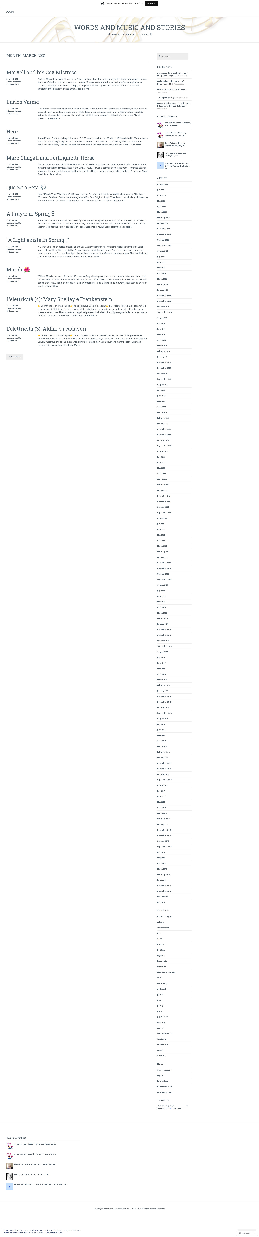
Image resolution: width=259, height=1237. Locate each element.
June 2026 (161, 195)
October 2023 (163, 373)
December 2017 (164, 763)
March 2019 (162, 679)
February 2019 (163, 685)
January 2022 (162, 490)
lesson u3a (162, 961)
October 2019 (163, 640)
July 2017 (161, 791)
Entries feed (162, 1081)
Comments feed (164, 1086)
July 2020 (161, 590)
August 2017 (162, 785)
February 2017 (163, 819)
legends (160, 955)
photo (160, 994)
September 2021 (164, 512)
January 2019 (162, 691)
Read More (83, 88)
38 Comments (12, 114)
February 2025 (163, 284)
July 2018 (161, 724)
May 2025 (161, 267)
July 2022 (161, 457)
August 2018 (162, 718)
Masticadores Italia (166, 972)
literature (161, 966)
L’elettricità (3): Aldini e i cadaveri (46, 328)
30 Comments (12, 84)
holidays (161, 950)
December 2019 (164, 629)
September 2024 (164, 312)
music (159, 977)
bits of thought (164, 916)
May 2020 (161, 601)
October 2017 (163, 774)
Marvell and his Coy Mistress (41, 72)
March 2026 (162, 212)
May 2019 (161, 668)
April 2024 (161, 340)
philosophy (162, 989)
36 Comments (12, 340)
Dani (167, 153)
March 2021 (162, 546)
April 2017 (161, 807)
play (159, 1000)
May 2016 (161, 857)
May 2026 (161, 201)
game (159, 939)
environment (163, 927)
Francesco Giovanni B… (175, 163)
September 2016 (164, 846)
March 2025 (162, 279)
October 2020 (163, 574)
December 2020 (164, 562)
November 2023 (164, 368)
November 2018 (164, 702)
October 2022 (163, 440)
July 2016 (161, 852)
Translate (176, 1108)
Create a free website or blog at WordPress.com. (112, 1208)
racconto (161, 1022)
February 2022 (163, 485)
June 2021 (161, 529)
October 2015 (163, 896)
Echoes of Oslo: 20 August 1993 (171, 89)
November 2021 (164, 501)
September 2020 (164, 579)
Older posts (14, 357)
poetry (160, 1005)
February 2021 (163, 551)
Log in (160, 1075)
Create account (164, 1070)
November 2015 (164, 891)
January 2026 (162, 223)
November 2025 (164, 234)
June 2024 (161, 329)
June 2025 (161, 262)
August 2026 (162, 184)
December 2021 (164, 496)
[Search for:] (172, 56)
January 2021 (162, 557)
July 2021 (161, 523)
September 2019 (164, 646)
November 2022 (164, 435)
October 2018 (163, 707)
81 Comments (12, 199)
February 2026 (163, 217)
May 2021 (161, 535)
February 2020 (163, 618)
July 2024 (161, 323)
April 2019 (161, 674)
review (160, 1028)
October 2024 (163, 306)
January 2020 (162, 624)
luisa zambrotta (13, 81)
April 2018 (161, 741)
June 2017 (161, 796)
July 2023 (161, 390)
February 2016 (163, 874)
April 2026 (161, 206)
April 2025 (161, 273)
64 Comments (12, 225)
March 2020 (162, 613)
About (10, 11)
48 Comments (12, 252)
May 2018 (161, 735)
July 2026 (161, 190)
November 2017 (164, 768)
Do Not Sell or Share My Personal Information (148, 1208)
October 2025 (163, 240)
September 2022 (164, 446)
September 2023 (164, 379)
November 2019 (164, 635)
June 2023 (161, 396)
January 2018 (162, 757)
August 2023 (162, 384)
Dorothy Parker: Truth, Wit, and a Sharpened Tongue (172, 74)
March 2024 (162, 345)
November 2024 (164, 301)
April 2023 (161, 407)
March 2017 (162, 813)
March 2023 (162, 412)
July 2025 (161, 256)
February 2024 (163, 351)
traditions (162, 1039)
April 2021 (161, 540)
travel (160, 1050)
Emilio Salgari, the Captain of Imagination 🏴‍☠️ (170, 82)
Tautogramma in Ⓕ (165, 97)
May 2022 (161, 468)
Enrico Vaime (22, 101)
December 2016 (164, 830)
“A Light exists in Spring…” (37, 240)
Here (12, 131)
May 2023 (161, 401)
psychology (162, 1016)
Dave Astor (170, 143)
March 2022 (162, 479)
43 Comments (12, 311)
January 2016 (162, 880)
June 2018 (161, 730)
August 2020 (162, 585)
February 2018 (163, 752)
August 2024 (162, 318)
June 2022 (161, 462)
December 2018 (164, 696)
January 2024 (162, 357)
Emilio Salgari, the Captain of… (178, 124)
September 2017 (164, 780)
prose (159, 1011)
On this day (162, 983)
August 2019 (162, 652)
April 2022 (161, 473)
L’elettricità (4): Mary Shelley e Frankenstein (59, 299)
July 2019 (161, 657)
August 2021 (162, 518)
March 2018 (162, 746)
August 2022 (162, 451)
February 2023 (163, 418)
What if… (161, 1055)
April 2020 (161, 607)
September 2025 (164, 245)
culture (160, 922)
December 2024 (164, 295)
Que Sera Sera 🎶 (26, 187)
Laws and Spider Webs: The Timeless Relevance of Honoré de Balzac (173, 104)
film (159, 933)
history (160, 944)
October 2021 (163, 507)
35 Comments (12, 143)
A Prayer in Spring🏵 (30, 213)
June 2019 (161, 663)
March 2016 (162, 869)
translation (162, 1044)
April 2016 (161, 863)
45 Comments (12, 281)
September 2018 (164, 713)
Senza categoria (164, 1033)
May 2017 (161, 802)
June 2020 (161, 596)
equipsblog (170, 122)
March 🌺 (18, 269)
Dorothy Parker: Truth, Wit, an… (175, 134)
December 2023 (164, 362)
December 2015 (164, 885)
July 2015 (161, 902)
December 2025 (164, 228)
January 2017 (162, 824)
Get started (151, 3)
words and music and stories (129, 27)
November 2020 (164, 568)
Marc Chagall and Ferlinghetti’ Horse (50, 157)
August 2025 (162, 251)
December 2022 (164, 429)
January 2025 (162, 290)
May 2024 (161, 334)
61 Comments (12, 169)
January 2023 (162, 423)
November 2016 (164, 835)
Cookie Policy (57, 1232)
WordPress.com (164, 1092)
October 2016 (163, 841)
